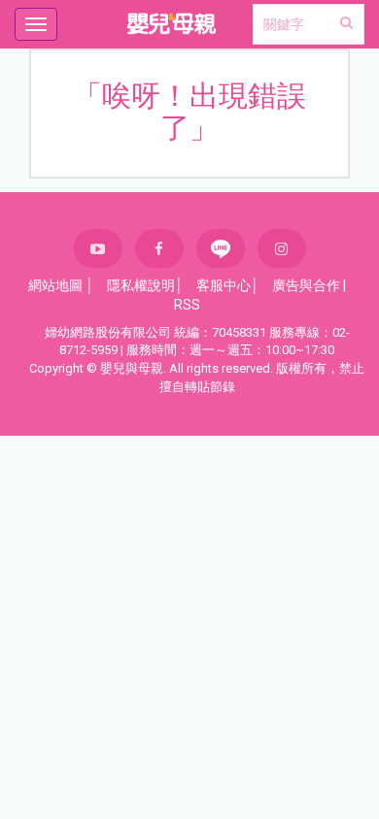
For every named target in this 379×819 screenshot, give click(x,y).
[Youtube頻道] (98, 248)
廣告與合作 (306, 285)
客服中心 (223, 285)
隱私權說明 (141, 285)
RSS (187, 304)
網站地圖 (55, 285)
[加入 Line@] (220, 249)
